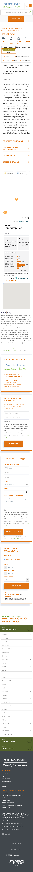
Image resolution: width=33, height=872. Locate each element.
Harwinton (5, 659)
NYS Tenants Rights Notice (11, 829)
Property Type (8, 741)
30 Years (9, 559)
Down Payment (9, 570)
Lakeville (4, 698)
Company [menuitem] (4, 786)
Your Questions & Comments (13, 495)
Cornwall (4, 656)
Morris (4, 663)
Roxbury (4, 666)
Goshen (4, 684)
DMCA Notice (15, 849)
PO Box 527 (5, 793)
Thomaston (5, 723)
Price (6, 564)
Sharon (4, 670)
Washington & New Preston (10, 681)
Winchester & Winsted (8, 734)
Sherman (4, 674)
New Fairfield (6, 702)
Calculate (16, 586)
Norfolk (4, 713)
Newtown (5, 709)
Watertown (5, 730)
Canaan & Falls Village (8, 649)
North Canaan (6, 716)
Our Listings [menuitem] (5, 773)
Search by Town (9, 629)
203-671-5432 (6, 807)
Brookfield (5, 634)
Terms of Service (16, 538)
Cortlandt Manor (8, 351)
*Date (6, 481)
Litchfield (4, 642)
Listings (9, 348)
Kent (3, 688)
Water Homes (7, 748)
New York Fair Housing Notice (12, 823)
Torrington (5, 727)
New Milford (6, 691)
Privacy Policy (7, 538)
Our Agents (15, 386)
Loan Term (7, 555)
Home (4, 348)
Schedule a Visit (22, 459)
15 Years (17, 559)
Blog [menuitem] (3, 783)
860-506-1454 (11, 380)
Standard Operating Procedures (12, 826)
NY (13, 348)
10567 (15, 351)
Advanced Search (17, 18)
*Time (5, 488)
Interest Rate (8, 576)
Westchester (19, 348)
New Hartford (6, 706)
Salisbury (4, 720)
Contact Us (7, 386)
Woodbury (5, 695)
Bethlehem (5, 638)
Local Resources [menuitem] (6, 781)
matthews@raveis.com (8, 802)
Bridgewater (5, 652)
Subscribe (13, 443)
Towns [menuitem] (4, 776)
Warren (4, 677)
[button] (30, 12)
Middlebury (5, 645)
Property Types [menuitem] (6, 778)
